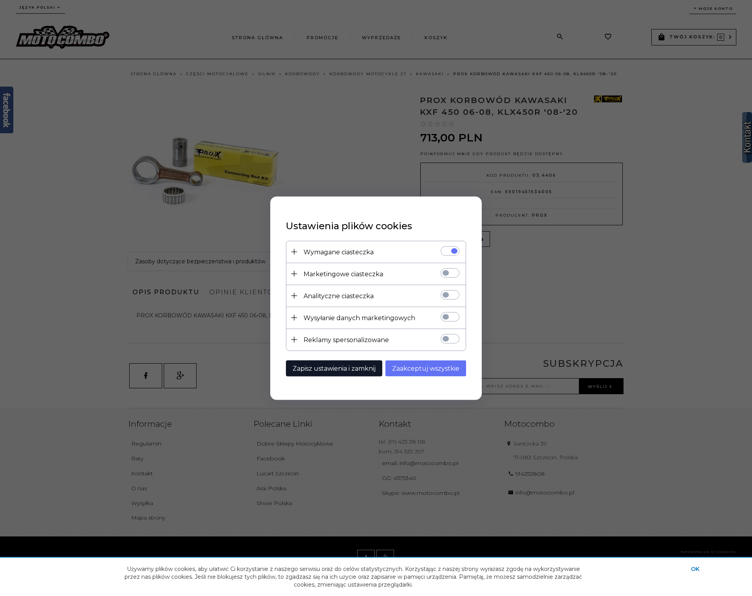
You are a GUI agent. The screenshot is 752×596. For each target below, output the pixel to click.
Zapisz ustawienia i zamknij (334, 368)
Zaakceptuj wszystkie (425, 368)
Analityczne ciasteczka (339, 295)
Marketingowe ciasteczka (343, 273)
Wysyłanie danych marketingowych (359, 317)
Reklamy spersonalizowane (346, 339)
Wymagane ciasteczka (339, 251)
